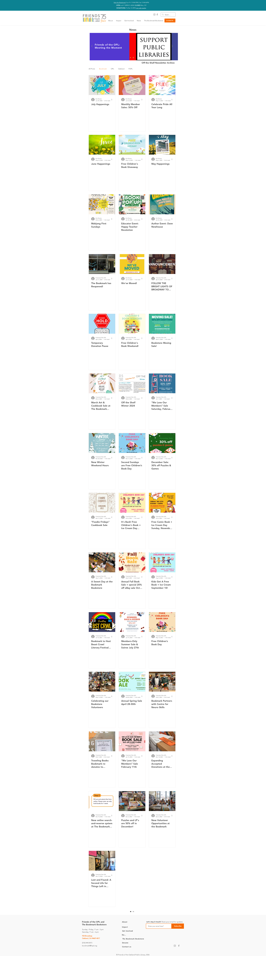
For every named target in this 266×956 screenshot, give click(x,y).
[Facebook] (157, 14)
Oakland (121, 69)
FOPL (131, 69)
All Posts (92, 69)
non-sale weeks (141, 8)
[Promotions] (133, 57)
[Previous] (92, 46)
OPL (112, 69)
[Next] (172, 46)
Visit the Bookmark (120, 2)
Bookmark (103, 69)
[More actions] (112, 99)
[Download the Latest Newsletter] (130, 57)
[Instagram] (154, 14)
